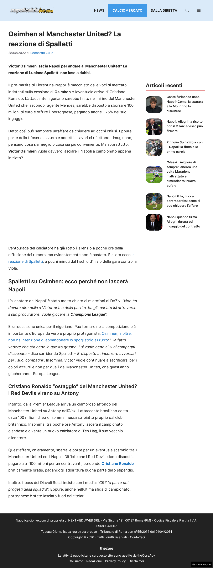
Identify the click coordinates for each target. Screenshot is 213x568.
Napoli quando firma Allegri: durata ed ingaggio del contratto (183, 221)
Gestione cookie (201, 564)
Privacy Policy (115, 561)
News (99, 10)
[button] (187, 10)
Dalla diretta (164, 10)
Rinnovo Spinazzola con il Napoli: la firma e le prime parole (185, 147)
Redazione (94, 561)
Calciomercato (127, 10)
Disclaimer (136, 561)
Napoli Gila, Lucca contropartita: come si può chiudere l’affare (183, 201)
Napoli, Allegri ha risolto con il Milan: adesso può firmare (185, 126)
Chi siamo (76, 561)
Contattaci (137, 537)
